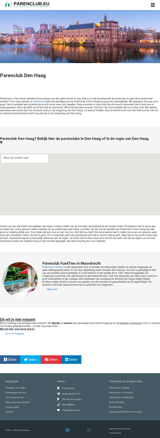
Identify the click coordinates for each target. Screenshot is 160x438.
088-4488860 (68, 404)
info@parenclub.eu (71, 410)
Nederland (38, 101)
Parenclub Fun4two (53, 267)
